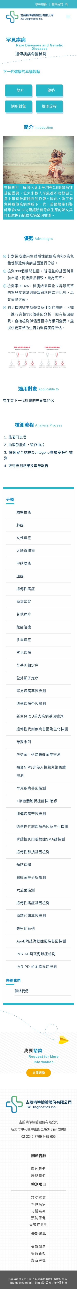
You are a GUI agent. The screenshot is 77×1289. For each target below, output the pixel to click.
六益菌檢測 (25, 890)
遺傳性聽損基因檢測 (33, 852)
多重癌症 (23, 640)
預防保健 (23, 865)
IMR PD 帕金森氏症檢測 (36, 967)
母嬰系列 (23, 742)
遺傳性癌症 (25, 589)
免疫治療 (23, 627)
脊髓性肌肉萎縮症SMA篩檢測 (40, 839)
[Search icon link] (67, 4)
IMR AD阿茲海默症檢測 (35, 954)
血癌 (20, 576)
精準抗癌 (23, 512)
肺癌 (20, 525)
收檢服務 (42, 4)
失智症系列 (25, 929)
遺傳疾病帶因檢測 (31, 704)
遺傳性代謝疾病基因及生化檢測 (42, 729)
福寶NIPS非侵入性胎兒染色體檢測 (41, 771)
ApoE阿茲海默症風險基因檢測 (41, 941)
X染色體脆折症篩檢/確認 (36, 801)
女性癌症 (23, 538)
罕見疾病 (23, 653)
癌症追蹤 (23, 602)
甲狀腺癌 (23, 563)
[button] (18, 90)
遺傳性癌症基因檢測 (33, 903)
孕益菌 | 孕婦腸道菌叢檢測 (38, 755)
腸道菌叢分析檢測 (31, 878)
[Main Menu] (68, 17)
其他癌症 (23, 614)
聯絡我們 (57, 4)
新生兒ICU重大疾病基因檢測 (40, 716)
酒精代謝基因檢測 (31, 916)
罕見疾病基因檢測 (31, 691)
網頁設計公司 (43, 1282)
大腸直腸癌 (25, 551)
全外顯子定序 (27, 678)
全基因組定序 (27, 665)
